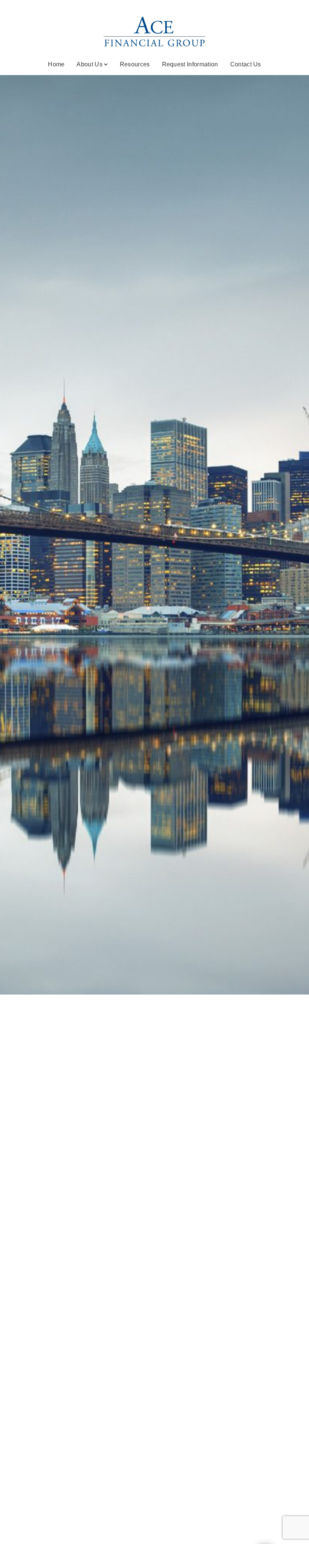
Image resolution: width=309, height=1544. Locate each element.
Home (56, 64)
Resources (135, 64)
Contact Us (245, 64)
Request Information (190, 64)
